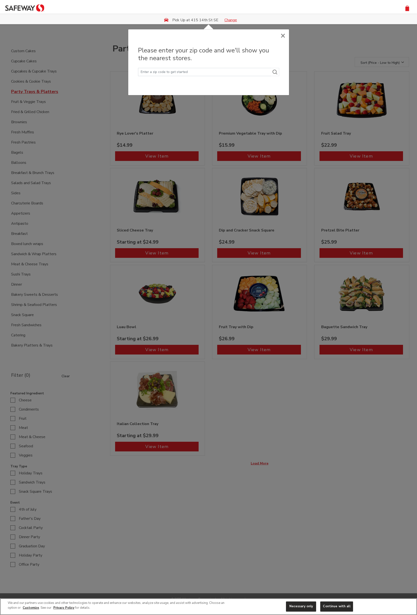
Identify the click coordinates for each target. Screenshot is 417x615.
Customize (31, 608)
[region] (208, 606)
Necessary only (301, 606)
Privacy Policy (63, 608)
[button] (407, 8)
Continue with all (336, 606)
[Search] (275, 72)
